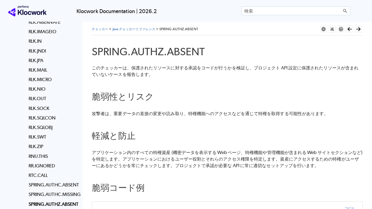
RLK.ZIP (36, 146)
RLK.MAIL (38, 70)
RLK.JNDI (37, 51)
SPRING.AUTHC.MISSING (54, 194)
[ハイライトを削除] (332, 29)
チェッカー (100, 29)
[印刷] (341, 29)
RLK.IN (35, 41)
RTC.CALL (38, 175)
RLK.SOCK (39, 108)
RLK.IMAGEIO (42, 31)
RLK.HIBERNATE (44, 22)
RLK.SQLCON (42, 118)
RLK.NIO (37, 89)
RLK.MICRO (40, 79)
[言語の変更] (323, 29)
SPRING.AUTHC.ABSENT (54, 185)
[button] (345, 11)
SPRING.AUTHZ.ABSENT (54, 204)
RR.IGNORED (42, 165)
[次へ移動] (358, 29)
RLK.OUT (38, 98)
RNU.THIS (38, 156)
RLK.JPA (36, 60)
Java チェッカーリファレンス (133, 29)
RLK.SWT (38, 137)
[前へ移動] (349, 29)
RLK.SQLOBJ (41, 127)
